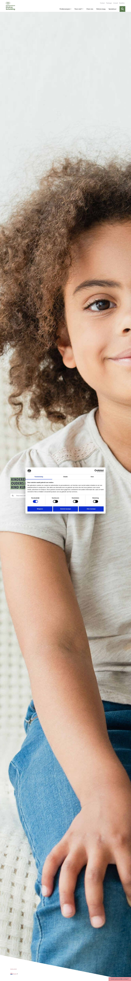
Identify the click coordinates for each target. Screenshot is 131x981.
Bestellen (122, 3)
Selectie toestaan (65, 509)
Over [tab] (92, 476)
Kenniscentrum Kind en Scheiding (10, 6)
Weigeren (40, 509)
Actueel (115, 3)
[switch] (55, 501)
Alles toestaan (91, 509)
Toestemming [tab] (38, 476)
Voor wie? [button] (78, 9)
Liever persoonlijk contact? (120, 979)
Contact (102, 3)
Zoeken (122, 9)
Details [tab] (65, 476)
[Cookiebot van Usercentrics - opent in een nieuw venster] (96, 471)
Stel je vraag (100, 9)
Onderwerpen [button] (65, 9)
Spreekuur (112, 9)
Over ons (89, 9)
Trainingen (109, 3)
